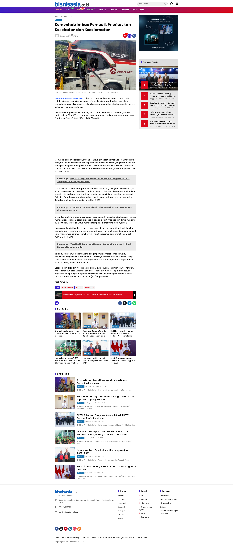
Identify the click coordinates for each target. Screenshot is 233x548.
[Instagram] (75, 529)
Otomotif (122, 514)
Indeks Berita (143, 537)
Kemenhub (68, 287)
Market (121, 518)
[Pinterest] (66, 529)
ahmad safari (65, 35)
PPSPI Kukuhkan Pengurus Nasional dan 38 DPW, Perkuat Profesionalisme (121, 333)
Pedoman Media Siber (169, 499)
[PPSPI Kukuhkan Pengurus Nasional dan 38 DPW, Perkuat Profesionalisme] (123, 321)
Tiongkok (145, 503)
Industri (121, 495)
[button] (165, 4)
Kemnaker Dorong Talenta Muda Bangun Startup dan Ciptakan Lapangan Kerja (94, 333)
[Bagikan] (134, 36)
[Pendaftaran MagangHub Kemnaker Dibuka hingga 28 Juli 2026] (123, 348)
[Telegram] (129, 303)
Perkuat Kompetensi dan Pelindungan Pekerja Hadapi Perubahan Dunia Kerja (162, 113)
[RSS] (79, 529)
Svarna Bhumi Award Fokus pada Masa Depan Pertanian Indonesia (67, 333)
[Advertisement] (95, 139)
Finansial (121, 499)
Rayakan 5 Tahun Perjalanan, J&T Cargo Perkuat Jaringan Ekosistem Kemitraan (162, 104)
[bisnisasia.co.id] (72, 3)
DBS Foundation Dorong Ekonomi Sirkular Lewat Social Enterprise (163, 95)
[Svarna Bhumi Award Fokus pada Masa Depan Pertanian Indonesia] (68, 321)
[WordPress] (70, 529)
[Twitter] (125, 303)
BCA (143, 513)
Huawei (144, 499)
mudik (80, 287)
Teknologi (122, 503)
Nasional (58, 20)
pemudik (90, 287)
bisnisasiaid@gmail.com (69, 512)
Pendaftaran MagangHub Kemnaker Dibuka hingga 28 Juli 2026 (122, 360)
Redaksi (163, 507)
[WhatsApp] (134, 303)
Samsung (145, 517)
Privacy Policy (165, 503)
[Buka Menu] (176, 3)
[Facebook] (120, 303)
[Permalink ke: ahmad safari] (57, 36)
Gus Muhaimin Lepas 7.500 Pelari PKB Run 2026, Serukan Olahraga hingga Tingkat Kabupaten (67, 360)
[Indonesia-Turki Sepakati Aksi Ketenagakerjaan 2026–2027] (95, 348)
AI (142, 495)
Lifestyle (121, 510)
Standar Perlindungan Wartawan (119, 537)
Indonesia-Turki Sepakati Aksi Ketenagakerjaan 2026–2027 (95, 360)
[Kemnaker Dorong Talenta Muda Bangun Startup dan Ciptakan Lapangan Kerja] (95, 321)
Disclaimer (164, 495)
